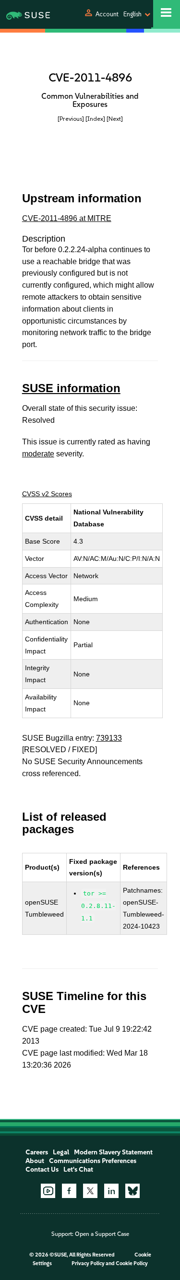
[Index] (95, 118)
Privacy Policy (88, 1263)
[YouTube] (48, 1191)
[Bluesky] (132, 1191)
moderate (38, 454)
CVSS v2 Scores (47, 494)
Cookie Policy (132, 1263)
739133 (109, 738)
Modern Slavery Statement (113, 1152)
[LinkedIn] (111, 1191)
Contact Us (42, 1169)
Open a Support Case (102, 1234)
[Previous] (71, 118)
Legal (61, 1152)
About (34, 1161)
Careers (36, 1152)
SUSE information (71, 388)
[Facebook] (69, 1191)
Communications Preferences (92, 1161)
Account (107, 14)
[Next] (115, 118)
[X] (90, 1191)
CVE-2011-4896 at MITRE (66, 218)
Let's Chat (78, 1169)
